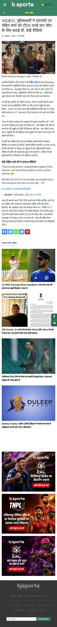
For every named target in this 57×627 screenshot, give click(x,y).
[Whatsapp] (16, 231)
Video (18, 605)
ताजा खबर (29, 12)
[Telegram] (21, 231)
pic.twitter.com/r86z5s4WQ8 (16, 189)
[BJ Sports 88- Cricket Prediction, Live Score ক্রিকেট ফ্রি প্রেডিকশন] (23, 4)
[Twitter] (10, 231)
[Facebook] (4, 231)
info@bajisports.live (36, 596)
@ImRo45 (16, 179)
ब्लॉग (42, 610)
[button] (5, 5)
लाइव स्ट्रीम (29, 605)
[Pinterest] (27, 231)
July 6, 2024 (35, 194)
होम (9, 605)
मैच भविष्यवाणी (43, 605)
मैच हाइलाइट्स (18, 610)
